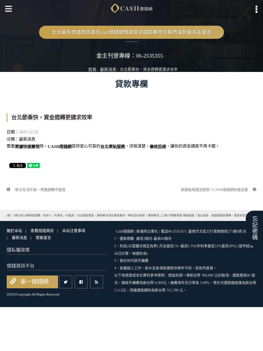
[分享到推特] (65, 281)
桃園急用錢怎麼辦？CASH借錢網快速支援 (215, 190)
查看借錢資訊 (42, 231)
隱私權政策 (18, 250)
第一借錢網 (34, 281)
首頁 (92, 69)
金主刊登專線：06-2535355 (129, 55)
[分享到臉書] (81, 281)
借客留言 (43, 238)
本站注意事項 (73, 231)
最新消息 (108, 69)
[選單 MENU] (256, 9)
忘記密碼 (254, 228)
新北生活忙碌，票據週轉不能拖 (39, 190)
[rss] (96, 281)
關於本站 (14, 231)
